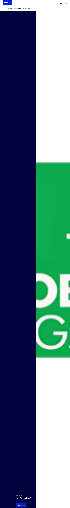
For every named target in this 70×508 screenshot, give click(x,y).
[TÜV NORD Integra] (4, 9)
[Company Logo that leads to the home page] (7, 2)
